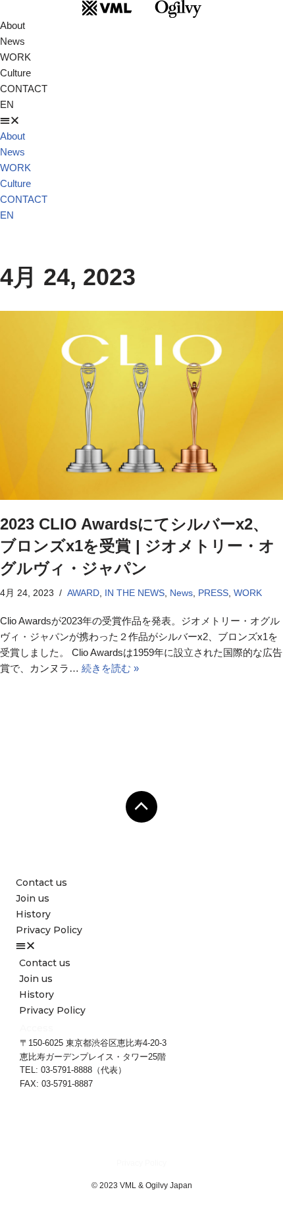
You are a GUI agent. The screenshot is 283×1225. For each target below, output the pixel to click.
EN (7, 104)
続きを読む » (110, 668)
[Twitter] (213, 1134)
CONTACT (23, 88)
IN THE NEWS (135, 593)
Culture (15, 72)
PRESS (213, 593)
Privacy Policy (49, 930)
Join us (32, 898)
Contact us (41, 882)
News (12, 41)
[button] (141, 120)
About (12, 25)
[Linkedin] (69, 1134)
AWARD (83, 593)
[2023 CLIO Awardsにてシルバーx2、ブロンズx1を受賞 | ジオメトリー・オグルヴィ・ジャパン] (141, 405)
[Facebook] (105, 1134)
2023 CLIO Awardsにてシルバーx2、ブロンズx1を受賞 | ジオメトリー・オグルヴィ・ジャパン (137, 546)
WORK (15, 57)
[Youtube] (141, 1134)
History (33, 914)
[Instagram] (177, 1134)
